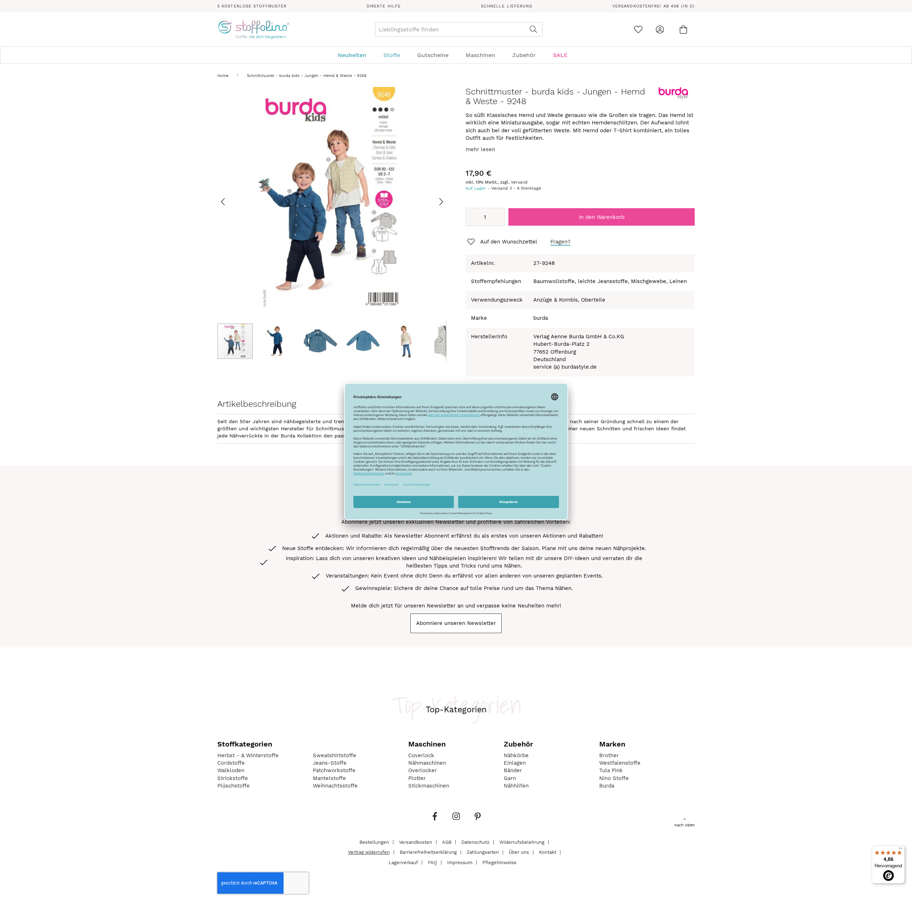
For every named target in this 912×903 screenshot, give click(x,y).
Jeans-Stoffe (330, 763)
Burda (606, 786)
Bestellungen (374, 842)
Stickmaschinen (428, 786)
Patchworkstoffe (334, 770)
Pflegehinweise (499, 862)
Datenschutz (475, 842)
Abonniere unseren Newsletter (456, 623)
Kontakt (547, 852)
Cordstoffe (231, 763)
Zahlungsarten (483, 852)
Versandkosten (415, 842)
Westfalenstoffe (620, 763)
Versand (519, 182)
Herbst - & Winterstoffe (248, 755)
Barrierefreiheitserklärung (428, 852)
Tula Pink (611, 770)
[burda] (673, 98)
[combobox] (459, 29)
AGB (446, 842)
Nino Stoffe (614, 778)
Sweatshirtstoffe (334, 755)
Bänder (513, 770)
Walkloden (230, 770)
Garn (510, 778)
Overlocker (422, 770)
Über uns (519, 852)
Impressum (459, 862)
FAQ (432, 862)
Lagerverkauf (403, 862)
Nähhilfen (516, 786)
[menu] (456, 55)
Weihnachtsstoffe (335, 786)
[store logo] (253, 29)
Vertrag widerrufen (369, 852)
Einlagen (515, 763)
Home (222, 75)
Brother (609, 755)
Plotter (417, 778)
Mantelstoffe (329, 778)
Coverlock (421, 755)
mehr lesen (480, 149)
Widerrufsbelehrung (521, 842)
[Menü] (900, 850)
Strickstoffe (232, 778)
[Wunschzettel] (638, 29)
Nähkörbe (516, 755)
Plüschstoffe (233, 786)
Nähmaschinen (427, 763)
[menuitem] (355, 55)
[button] (231, 201)
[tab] (456, 55)
